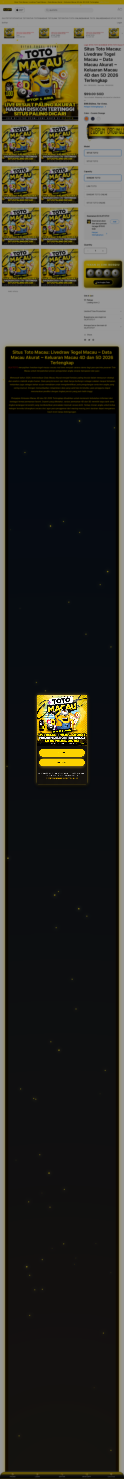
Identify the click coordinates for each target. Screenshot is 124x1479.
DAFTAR (62, 762)
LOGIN (62, 753)
